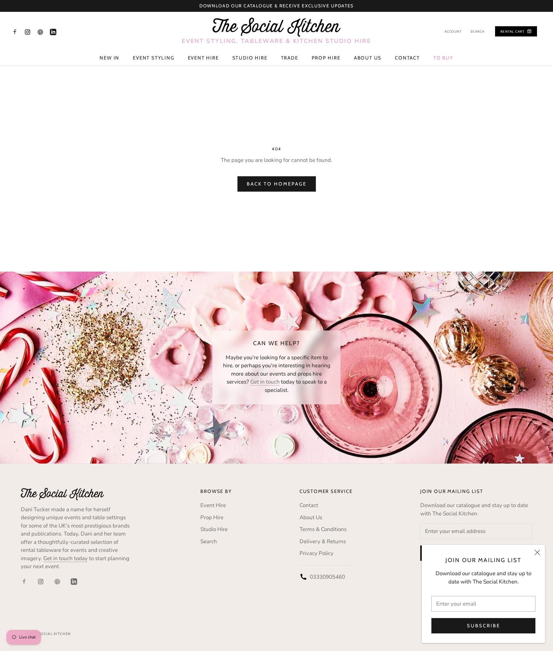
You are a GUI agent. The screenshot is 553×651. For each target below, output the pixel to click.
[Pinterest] (40, 32)
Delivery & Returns (323, 541)
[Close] (537, 552)
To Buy (443, 58)
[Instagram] (27, 32)
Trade (289, 58)
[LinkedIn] (53, 32)
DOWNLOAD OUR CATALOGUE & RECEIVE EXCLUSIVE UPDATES (276, 6)
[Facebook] (15, 32)
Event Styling (153, 58)
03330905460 (327, 577)
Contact (407, 58)
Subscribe (483, 626)
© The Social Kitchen (48, 633)
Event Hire (203, 58)
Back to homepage (277, 184)
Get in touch (265, 381)
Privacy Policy (316, 553)
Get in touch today (65, 558)
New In (109, 58)
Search (477, 31)
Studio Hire (250, 58)
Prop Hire (326, 58)
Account (453, 31)
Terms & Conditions (323, 529)
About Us (367, 58)
